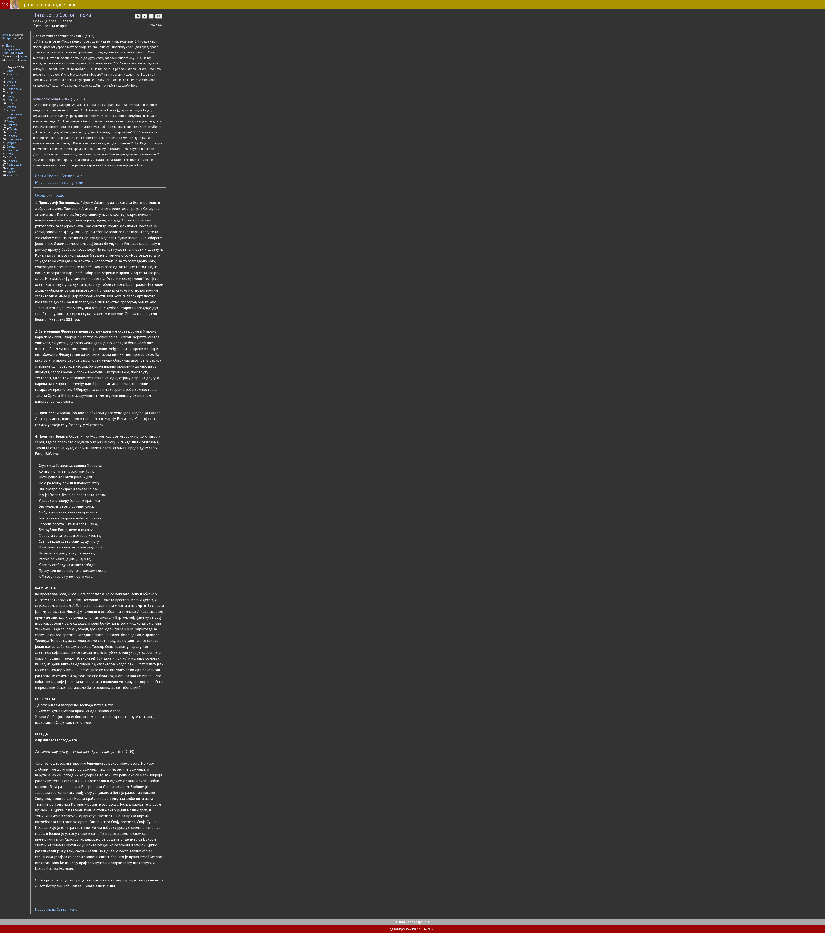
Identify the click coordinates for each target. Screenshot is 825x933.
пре (14, 56)
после (24, 56)
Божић (6, 35)
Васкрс (6, 38)
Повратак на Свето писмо (56, 909)
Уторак (11, 92)
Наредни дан (11, 49)
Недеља (12, 85)
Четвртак (12, 74)
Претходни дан (12, 53)
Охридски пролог (50, 195)
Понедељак (14, 89)
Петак (10, 78)
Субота (11, 82)
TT (158, 16)
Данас (8, 45)
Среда (11, 71)
